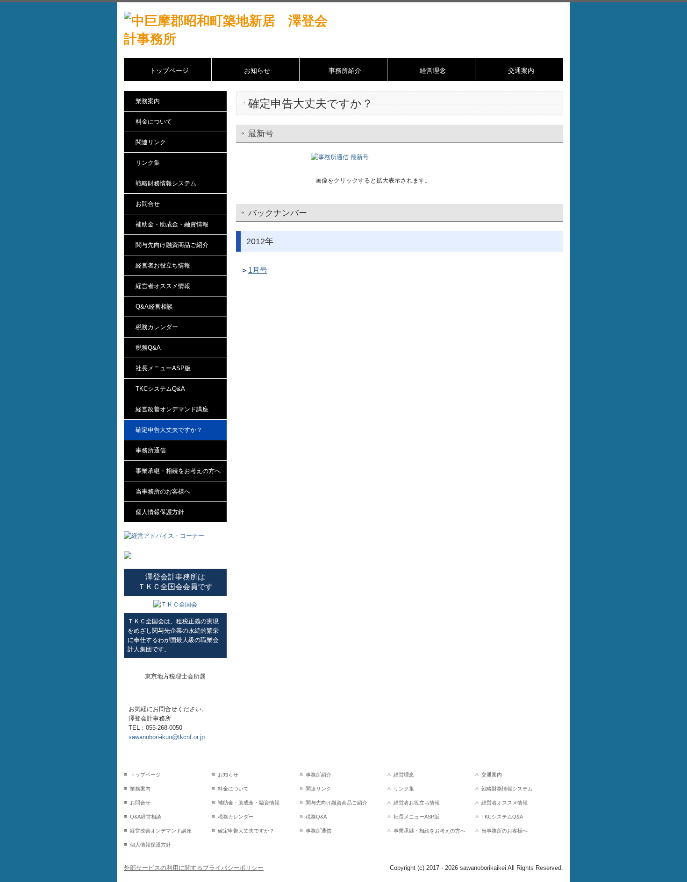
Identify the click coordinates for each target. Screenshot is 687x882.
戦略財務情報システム (166, 183)
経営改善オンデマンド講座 (172, 409)
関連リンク (151, 142)
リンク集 (148, 162)
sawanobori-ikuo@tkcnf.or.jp (167, 737)
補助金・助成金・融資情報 (172, 224)
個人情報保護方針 (160, 511)
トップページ (169, 70)
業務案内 (148, 101)
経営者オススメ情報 (163, 285)
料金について (154, 121)
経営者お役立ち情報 (163, 265)
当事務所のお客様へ (163, 491)
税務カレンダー (157, 327)
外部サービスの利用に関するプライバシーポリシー (194, 867)
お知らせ (257, 70)
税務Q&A (148, 347)
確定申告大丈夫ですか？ (169, 429)
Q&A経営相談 (154, 306)
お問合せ (148, 203)
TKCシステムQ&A (160, 388)
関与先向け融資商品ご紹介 (172, 244)
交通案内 (521, 70)
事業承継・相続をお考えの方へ (178, 470)
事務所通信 (151, 450)
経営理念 (433, 70)
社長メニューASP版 (163, 368)
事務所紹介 (345, 70)
